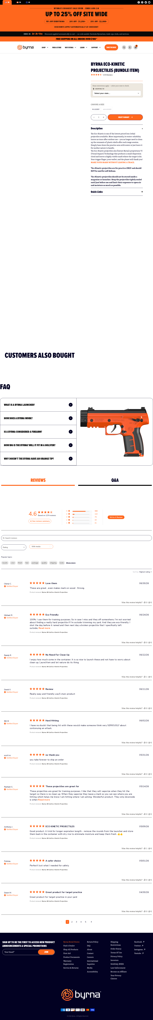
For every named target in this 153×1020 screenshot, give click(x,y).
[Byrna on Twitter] (146, 2)
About (89, 949)
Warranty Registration (68, 962)
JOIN (46, 952)
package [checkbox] (35, 563)
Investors (114, 960)
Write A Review (116, 517)
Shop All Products (70, 949)
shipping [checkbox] (53, 563)
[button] (82, 511)
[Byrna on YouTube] (149, 2)
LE (29, 2)
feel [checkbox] (26, 563)
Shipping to (99, 89)
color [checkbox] (13, 563)
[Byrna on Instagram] (142, 2)
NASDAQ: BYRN (117, 964)
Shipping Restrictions (116, 943)
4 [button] (81, 922)
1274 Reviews (108, 75)
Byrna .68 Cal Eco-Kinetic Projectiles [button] (55, 592)
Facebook (138, 942)
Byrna (73, 1016)
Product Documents (71, 957)
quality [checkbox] (44, 563)
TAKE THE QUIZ (111, 47)
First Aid (67, 953)
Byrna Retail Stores (71, 942)
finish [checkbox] (20, 563)
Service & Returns (71, 967)
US (8, 2)
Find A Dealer (69, 945)
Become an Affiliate (119, 971)
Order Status (116, 948)
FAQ (88, 945)
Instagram (138, 949)
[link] (124, 47)
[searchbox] (76, 538)
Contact (90, 953)
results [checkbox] (5, 563)
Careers (90, 957)
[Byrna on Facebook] (139, 2)
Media (89, 967)
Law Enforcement (118, 967)
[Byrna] (81, 996)
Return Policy (92, 942)
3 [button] (76, 922)
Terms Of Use (116, 952)
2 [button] (72, 922)
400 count (107, 109)
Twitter (137, 945)
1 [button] (67, 922)
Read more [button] (44, 628)
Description (97, 128)
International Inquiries (92, 962)
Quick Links (97, 192)
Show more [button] (70, 563)
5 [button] (85, 922)
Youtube (138, 953)
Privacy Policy (117, 956)
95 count (95, 109)
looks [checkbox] (62, 563)
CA (20, 2)
